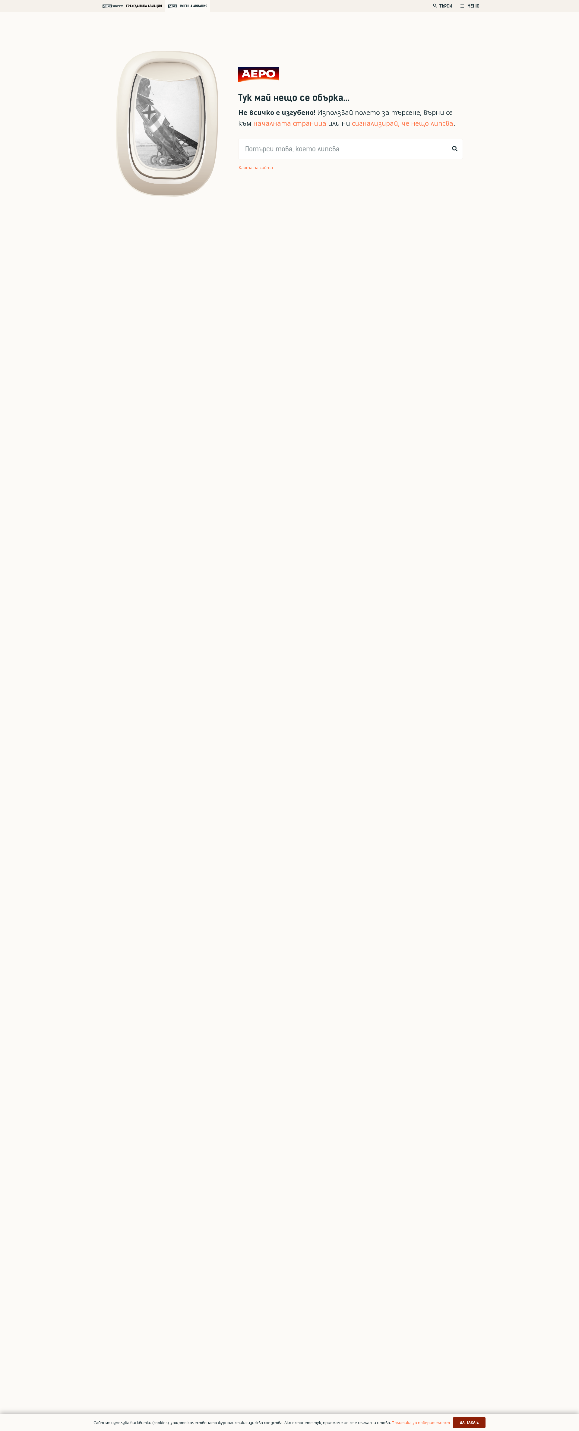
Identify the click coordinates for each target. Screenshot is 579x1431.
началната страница (289, 123)
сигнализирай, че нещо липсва (402, 123)
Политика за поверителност (421, 1422)
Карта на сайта (256, 167)
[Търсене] (454, 149)
